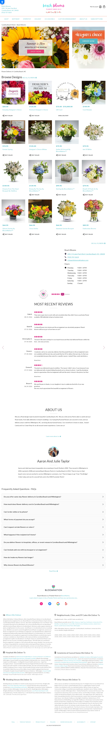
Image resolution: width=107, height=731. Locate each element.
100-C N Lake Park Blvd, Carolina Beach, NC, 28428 (86, 254)
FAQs (13, 722)
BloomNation (65, 595)
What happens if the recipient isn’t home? (20, 535)
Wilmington (77, 625)
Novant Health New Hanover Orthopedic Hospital (22, 658)
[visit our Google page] (58, 603)
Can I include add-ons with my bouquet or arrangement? (25, 550)
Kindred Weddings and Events (18, 687)
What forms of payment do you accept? (19, 519)
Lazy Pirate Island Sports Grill (40, 691)
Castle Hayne (62, 625)
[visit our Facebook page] (49, 603)
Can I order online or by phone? (16, 512)
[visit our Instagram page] (41, 603)
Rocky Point (70, 625)
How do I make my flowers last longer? (19, 557)
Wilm (73, 622)
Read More (53, 571)
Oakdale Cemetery (84, 657)
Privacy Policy (40, 722)
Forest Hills (71, 624)
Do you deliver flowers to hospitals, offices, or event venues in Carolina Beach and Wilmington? (40, 542)
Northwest (89, 622)
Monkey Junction (88, 624)
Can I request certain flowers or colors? (19, 527)
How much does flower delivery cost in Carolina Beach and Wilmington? (31, 504)
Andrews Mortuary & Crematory (72, 660)
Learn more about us (53, 436)
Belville (57, 624)
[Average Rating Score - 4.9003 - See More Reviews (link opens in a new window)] (55, 294)
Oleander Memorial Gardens (69, 659)
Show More (37, 360)
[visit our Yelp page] (66, 603)
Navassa (77, 622)
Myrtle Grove (79, 624)
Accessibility (81, 722)
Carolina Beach (63, 624)
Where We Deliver (13, 615)
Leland (95, 624)
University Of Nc (97, 622)
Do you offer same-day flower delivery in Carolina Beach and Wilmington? (32, 497)
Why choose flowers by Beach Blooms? (19, 565)
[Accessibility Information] (2, 2)
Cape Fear (83, 622)
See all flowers (29, 78)
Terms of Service (25, 722)
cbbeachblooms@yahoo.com (77, 260)
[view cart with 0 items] (104, 6)
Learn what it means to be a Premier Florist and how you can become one (53, 598)
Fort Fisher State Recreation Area (16, 685)
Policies (52, 722)
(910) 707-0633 (7, 12)
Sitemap (93, 722)
